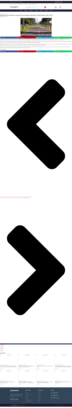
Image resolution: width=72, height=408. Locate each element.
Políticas (46, 10)
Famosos (36, 10)
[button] (9, 38)
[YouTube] (61, 2)
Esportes (31, 10)
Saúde (21, 10)
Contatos (27, 398)
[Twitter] (59, 2)
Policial (41, 10)
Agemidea (60, 405)
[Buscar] (45, 7)
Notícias (27, 392)
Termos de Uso (28, 401)
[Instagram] (57, 2)
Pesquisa (27, 395)
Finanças (25, 10)
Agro (51, 10)
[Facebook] (56, 2)
